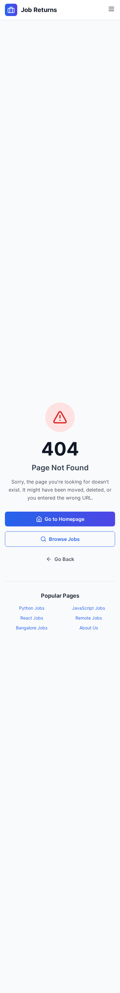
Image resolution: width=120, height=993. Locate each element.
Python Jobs (31, 608)
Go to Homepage (64, 519)
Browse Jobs (64, 539)
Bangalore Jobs (31, 627)
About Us (88, 627)
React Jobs (31, 617)
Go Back (64, 559)
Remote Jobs (88, 617)
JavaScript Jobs (88, 608)
